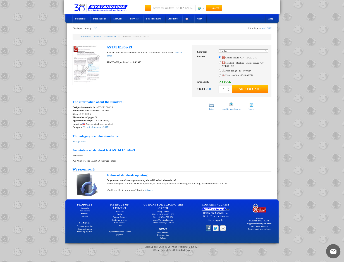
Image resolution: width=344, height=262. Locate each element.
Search (215, 8)
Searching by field (84, 232)
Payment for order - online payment (120, 233)
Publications (99, 18)
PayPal (119, 214)
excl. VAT (266, 28)
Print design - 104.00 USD (238, 70)
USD (199, 18)
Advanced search (85, 229)
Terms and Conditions (259, 226)
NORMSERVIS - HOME (259, 221)
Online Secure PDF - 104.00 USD (241, 57)
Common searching (85, 226)
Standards (80, 18)
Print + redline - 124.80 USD (239, 75)
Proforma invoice (119, 220)
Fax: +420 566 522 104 (163, 217)
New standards (163, 232)
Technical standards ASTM (107, 36)
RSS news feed (163, 235)
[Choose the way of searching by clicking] (148, 8)
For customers (153, 18)
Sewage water (79, 141)
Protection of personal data (259, 229)
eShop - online (163, 211)
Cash (120, 225)
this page (149, 190)
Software (118, 18)
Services (134, 18)
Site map (259, 218)
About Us (173, 18)
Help (270, 18)
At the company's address (163, 223)
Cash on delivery (120, 217)
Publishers (86, 36)
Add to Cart (250, 88)
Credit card (119, 211)
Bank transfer (119, 223)
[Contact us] (223, 228)
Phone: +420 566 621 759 (163, 214)
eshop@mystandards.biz (163, 220)
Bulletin (163, 238)
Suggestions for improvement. (259, 224)
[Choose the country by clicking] (200, 8)
